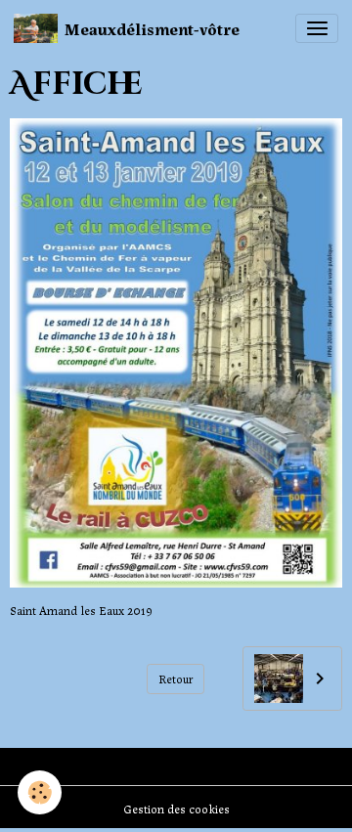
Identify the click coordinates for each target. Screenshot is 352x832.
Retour (176, 678)
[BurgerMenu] (316, 28)
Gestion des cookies (176, 808)
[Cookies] (40, 792)
